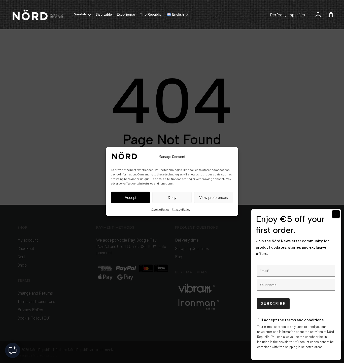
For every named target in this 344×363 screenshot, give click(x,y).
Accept (130, 197)
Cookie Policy (160, 209)
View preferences (213, 197)
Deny (172, 197)
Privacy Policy (181, 209)
